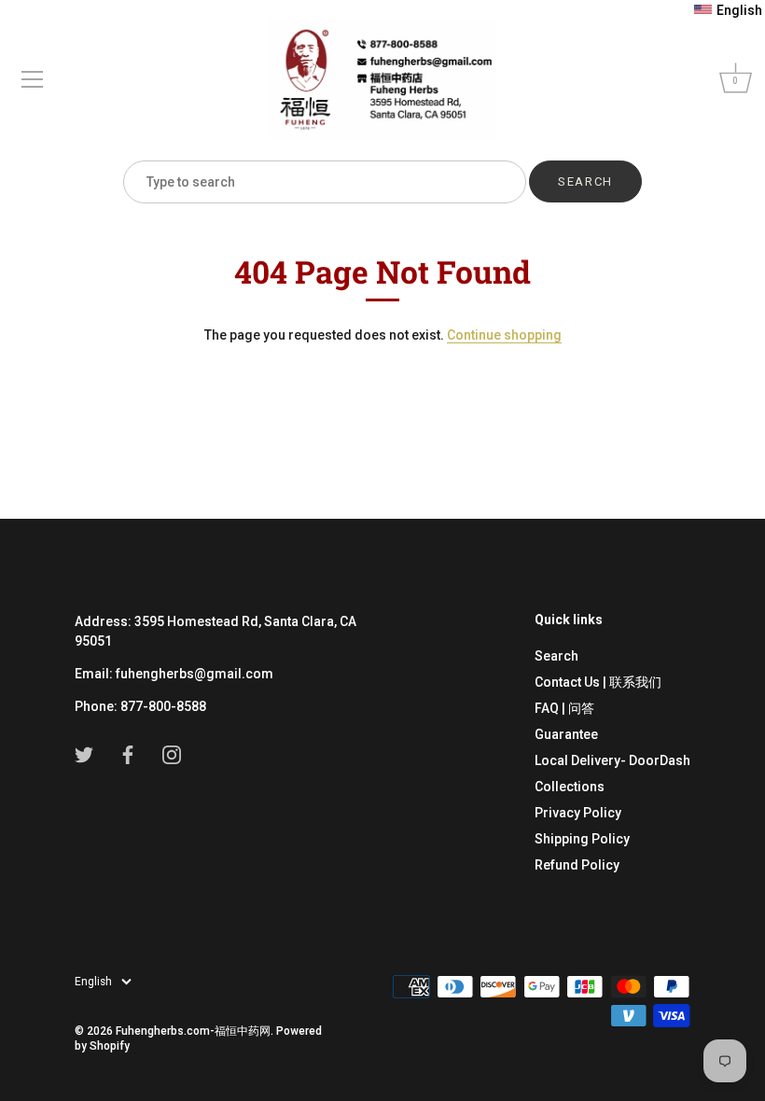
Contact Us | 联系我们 (598, 682)
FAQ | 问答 (564, 708)
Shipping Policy (582, 838)
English (93, 981)
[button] (728, 10)
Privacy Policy (578, 812)
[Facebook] (127, 753)
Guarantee (566, 734)
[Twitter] (84, 753)
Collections (570, 786)
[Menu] (32, 79)
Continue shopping (504, 335)
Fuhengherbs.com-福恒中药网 (193, 1031)
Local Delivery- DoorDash (612, 760)
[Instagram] (171, 753)
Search (556, 655)
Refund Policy (577, 864)
